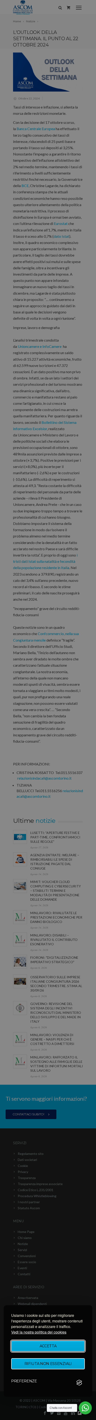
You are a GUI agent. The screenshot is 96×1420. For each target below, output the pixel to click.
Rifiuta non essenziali (48, 1363)
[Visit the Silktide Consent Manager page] (79, 1382)
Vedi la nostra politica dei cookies (38, 1332)
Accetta (48, 1346)
